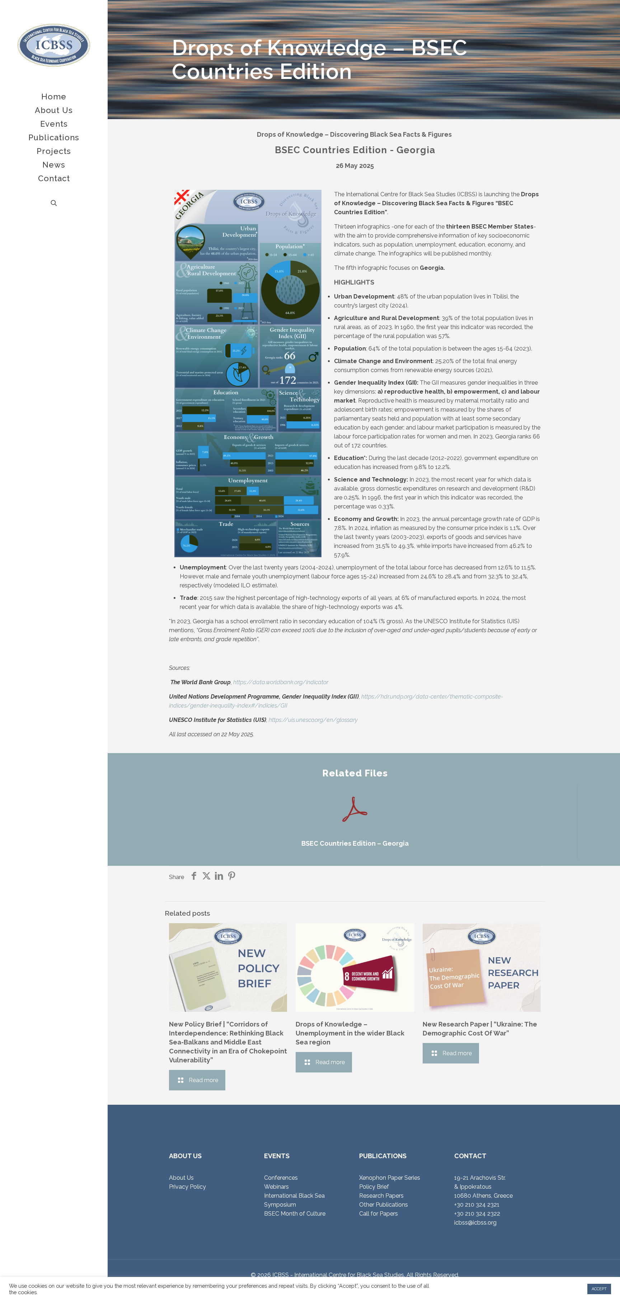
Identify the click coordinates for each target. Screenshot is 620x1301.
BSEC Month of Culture (294, 1213)
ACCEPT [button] (599, 1289)
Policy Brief (374, 1186)
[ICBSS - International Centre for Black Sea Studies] (54, 44)
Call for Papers (378, 1213)
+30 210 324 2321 (476, 1204)
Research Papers (381, 1195)
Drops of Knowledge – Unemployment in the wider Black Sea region (350, 1033)
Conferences (281, 1177)
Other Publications (383, 1204)
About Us (181, 1177)
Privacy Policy (187, 1186)
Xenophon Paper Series (389, 1177)
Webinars (276, 1186)
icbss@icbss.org (475, 1222)
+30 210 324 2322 (477, 1213)
